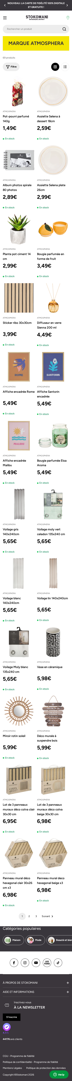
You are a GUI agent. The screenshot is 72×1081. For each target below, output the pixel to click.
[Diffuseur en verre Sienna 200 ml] (53, 298)
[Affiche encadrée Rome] (19, 367)
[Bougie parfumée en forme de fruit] (53, 229)
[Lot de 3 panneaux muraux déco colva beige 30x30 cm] (53, 780)
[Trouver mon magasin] (68, 18)
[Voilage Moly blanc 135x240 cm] (19, 642)
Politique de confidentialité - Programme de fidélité (30, 1062)
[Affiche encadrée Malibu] (19, 435)
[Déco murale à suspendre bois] (53, 711)
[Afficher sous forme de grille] (55, 67)
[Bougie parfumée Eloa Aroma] (53, 435)
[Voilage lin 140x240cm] (53, 573)
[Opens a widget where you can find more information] (59, 1074)
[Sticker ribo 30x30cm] (19, 298)
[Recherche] (64, 29)
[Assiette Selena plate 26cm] (53, 160)
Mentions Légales (12, 1068)
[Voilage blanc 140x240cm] (19, 573)
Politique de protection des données (46, 1068)
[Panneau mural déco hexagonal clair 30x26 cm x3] (19, 853)
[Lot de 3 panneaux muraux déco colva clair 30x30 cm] (19, 780)
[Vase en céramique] (53, 642)
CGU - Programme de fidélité (18, 1056)
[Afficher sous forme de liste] (65, 67)
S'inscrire (11, 1017)
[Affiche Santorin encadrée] (53, 367)
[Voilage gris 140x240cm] (19, 504)
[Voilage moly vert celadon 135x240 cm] (53, 504)
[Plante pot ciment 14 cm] (19, 229)
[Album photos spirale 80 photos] (19, 160)
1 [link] (22, 916)
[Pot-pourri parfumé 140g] (19, 91)
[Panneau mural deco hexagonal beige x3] (53, 853)
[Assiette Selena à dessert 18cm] (53, 91)
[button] (5, 5)
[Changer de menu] (5, 18)
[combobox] (36, 29)
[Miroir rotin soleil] (19, 711)
